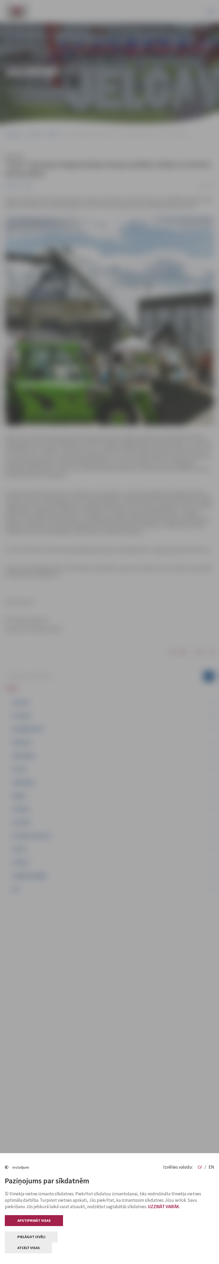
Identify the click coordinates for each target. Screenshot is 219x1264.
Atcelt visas (28, 1247)
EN (211, 1167)
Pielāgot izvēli (31, 1236)
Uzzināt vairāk (163, 1207)
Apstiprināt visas (34, 1220)
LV (200, 1167)
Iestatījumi (21, 1167)
